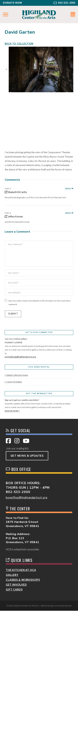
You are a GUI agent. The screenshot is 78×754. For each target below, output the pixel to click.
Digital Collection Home (17, 375)
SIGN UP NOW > (12, 411)
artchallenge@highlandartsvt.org (20, 357)
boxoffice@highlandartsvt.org (26, 498)
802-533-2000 (18, 492)
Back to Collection (19, 43)
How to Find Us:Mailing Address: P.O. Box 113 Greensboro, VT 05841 (22, 530)
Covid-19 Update (14, 382)
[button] (5, 14)
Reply (68, 189)
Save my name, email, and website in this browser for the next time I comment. (39, 302)
